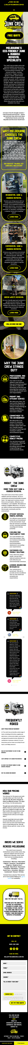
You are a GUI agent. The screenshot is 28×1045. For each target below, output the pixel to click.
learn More (14, 217)
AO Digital (18, 1038)
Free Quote (14, 35)
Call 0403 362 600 (7, 1043)
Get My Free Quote (17, 1003)
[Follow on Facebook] (11, 949)
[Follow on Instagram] (14, 949)
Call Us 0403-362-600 (14, 324)
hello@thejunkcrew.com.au (14, 957)
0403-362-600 (14, 944)
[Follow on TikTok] (17, 949)
